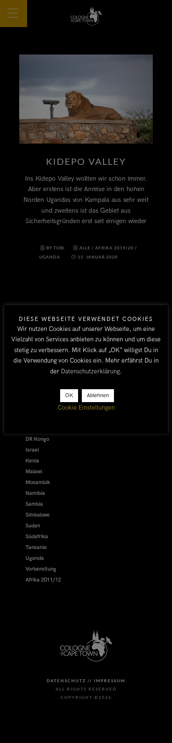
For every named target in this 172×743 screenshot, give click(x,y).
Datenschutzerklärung (90, 371)
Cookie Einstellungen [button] (86, 407)
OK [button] (69, 395)
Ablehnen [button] (98, 395)
